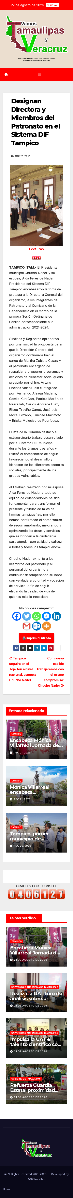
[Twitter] (26, 616)
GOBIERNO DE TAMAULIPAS (26, 1079)
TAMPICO (16, 734)
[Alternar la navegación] (39, 74)
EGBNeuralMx (36, 1179)
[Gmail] (26, 626)
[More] (46, 626)
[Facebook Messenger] (46, 616)
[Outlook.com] (36, 626)
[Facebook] (16, 616)
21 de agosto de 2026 (30, 959)
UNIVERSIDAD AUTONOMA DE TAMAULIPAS (34, 987)
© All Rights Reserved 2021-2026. (26, 1174)
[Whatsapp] (36, 616)
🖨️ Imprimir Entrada (36, 638)
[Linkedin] (56, 616)
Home (6, 1189)
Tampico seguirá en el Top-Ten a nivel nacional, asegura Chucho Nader (22, 669)
